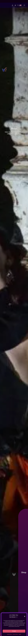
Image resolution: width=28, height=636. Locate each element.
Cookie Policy (9, 634)
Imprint (20, 634)
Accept (14, 631)
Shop (23, 572)
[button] (24, 616)
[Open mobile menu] (24, 5)
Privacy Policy (15, 634)
